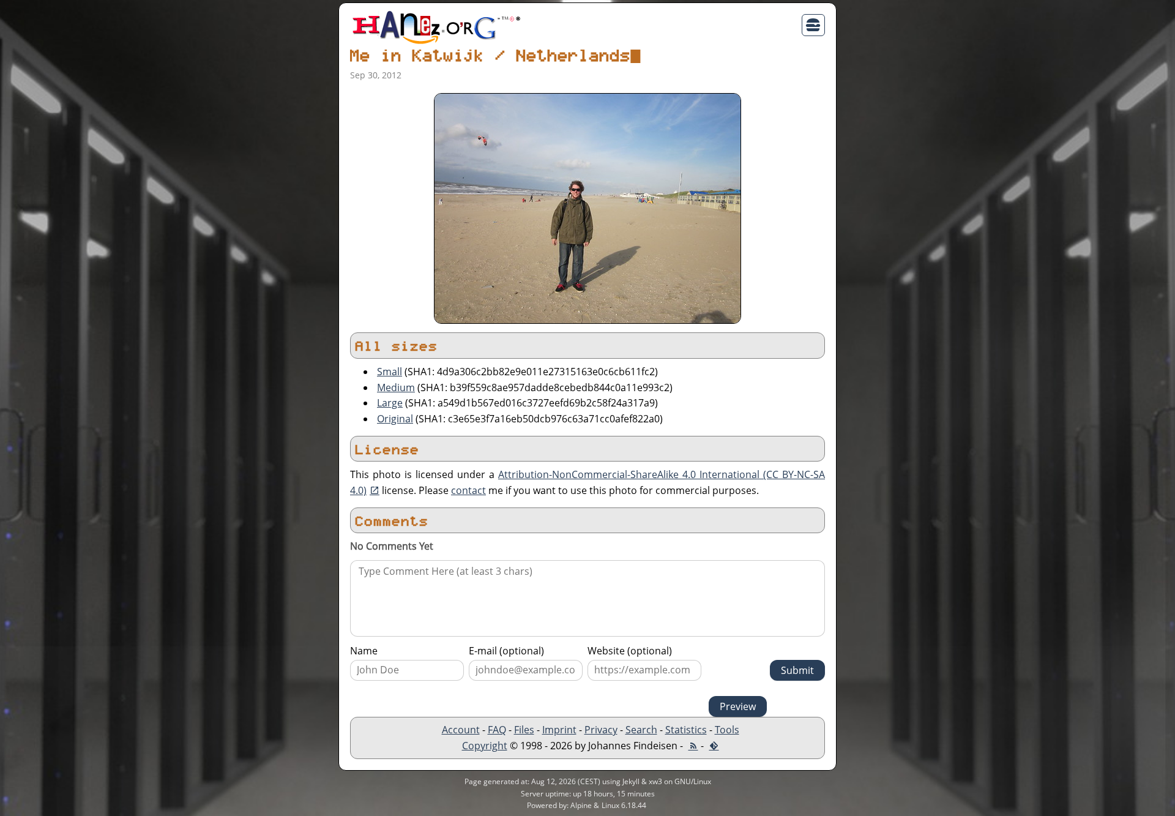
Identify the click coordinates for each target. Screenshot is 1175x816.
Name (364, 650)
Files (524, 729)
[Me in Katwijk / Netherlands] (587, 207)
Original (395, 418)
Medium (396, 387)
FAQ (497, 729)
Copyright (484, 745)
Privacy (600, 729)
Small (389, 371)
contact (468, 490)
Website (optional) (630, 650)
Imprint (559, 729)
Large (390, 403)
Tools (727, 729)
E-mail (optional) (506, 650)
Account (461, 729)
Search (641, 729)
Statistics (686, 729)
